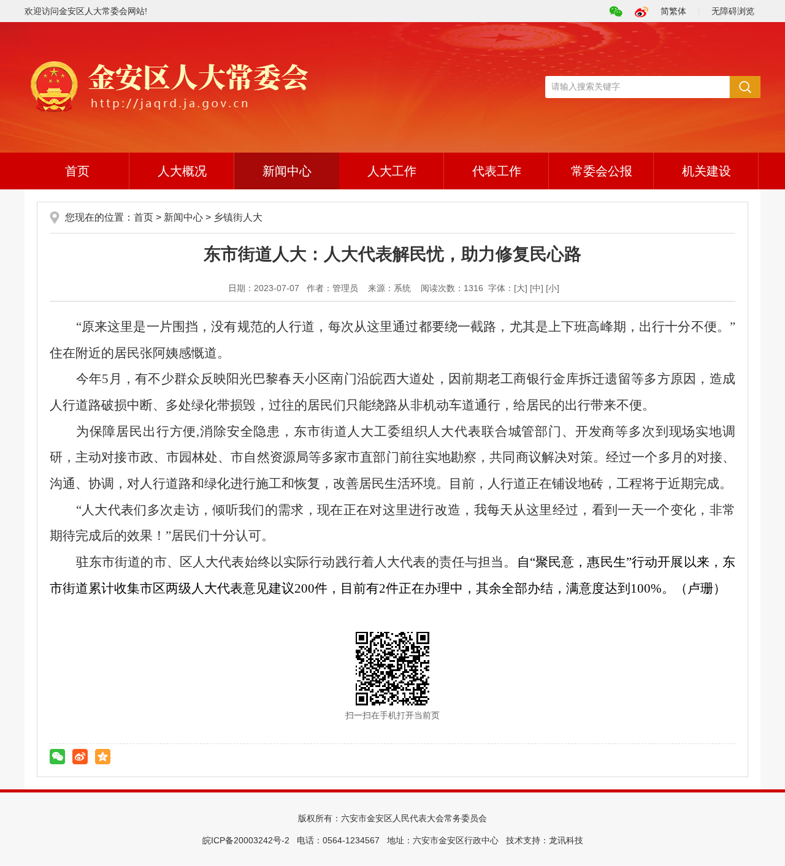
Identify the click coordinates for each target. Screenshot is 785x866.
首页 (77, 171)
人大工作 (391, 171)
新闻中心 (287, 171)
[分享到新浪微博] (80, 756)
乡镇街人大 (237, 217)
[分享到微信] (57, 756)
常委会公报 (601, 171)
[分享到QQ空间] (102, 756)
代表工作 (496, 171)
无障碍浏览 (732, 11)
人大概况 (182, 171)
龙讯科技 (566, 840)
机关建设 (706, 171)
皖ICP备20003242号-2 (245, 840)
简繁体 (673, 11)
